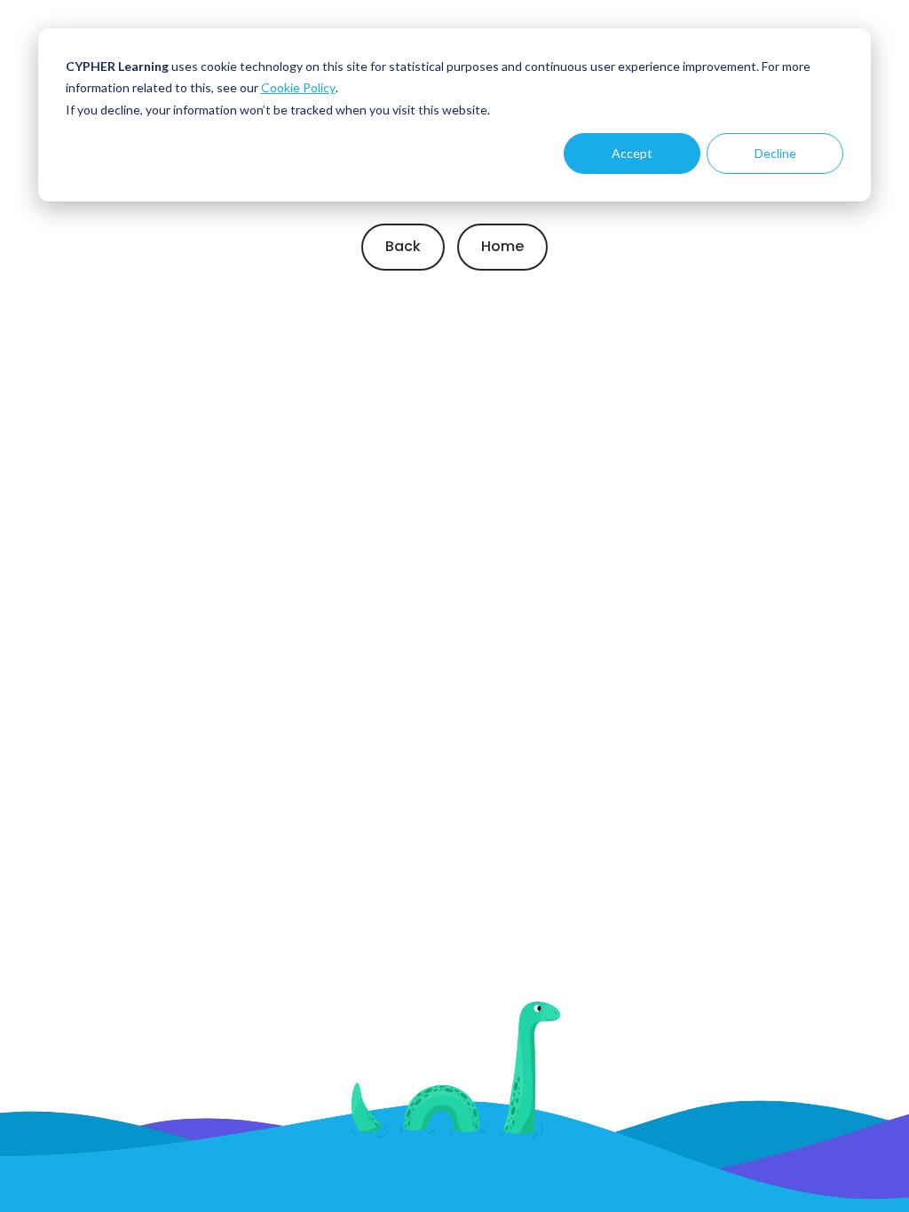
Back (403, 246)
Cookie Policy (298, 87)
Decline (775, 153)
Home (502, 246)
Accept (632, 153)
